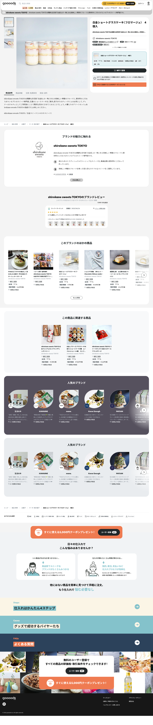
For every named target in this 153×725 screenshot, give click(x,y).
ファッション (81, 8)
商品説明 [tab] (9, 93)
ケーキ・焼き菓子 (34, 124)
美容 (44, 8)
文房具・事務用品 (97, 8)
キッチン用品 (58, 8)
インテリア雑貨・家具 (69, 8)
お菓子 (24, 124)
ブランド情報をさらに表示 (120, 47)
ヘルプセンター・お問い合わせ (111, 705)
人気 (25, 8)
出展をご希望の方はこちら (110, 701)
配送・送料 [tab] (43, 93)
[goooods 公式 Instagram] (4, 704)
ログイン (141, 3)
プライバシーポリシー (135, 698)
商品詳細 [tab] (19, 93)
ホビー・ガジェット (124, 8)
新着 (31, 8)
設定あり (106, 45)
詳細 (135, 42)
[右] (143, 275)
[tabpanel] (46, 106)
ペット (89, 8)
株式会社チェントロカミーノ (107, 42)
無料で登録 (13, 281)
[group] (109, 532)
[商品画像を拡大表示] (52, 52)
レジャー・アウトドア (111, 8)
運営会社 (131, 701)
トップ (6, 124)
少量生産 (71, 174)
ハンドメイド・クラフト (60, 174)
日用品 (50, 8)
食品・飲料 (38, 8)
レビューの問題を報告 (100, 208)
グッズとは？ (107, 698)
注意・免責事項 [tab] (31, 93)
